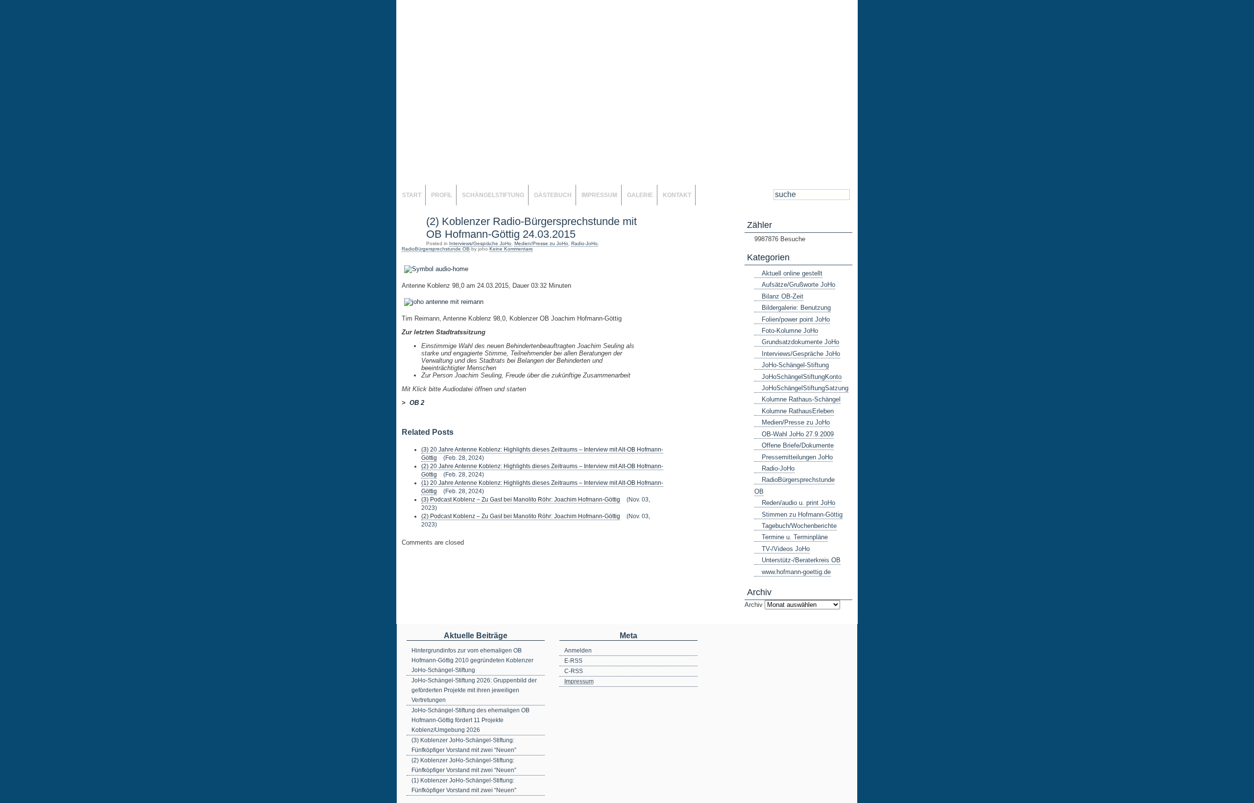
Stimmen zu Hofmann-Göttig (802, 514)
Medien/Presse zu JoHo (541, 243)
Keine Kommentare (511, 248)
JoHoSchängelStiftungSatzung (805, 388)
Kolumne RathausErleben (798, 411)
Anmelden (578, 650)
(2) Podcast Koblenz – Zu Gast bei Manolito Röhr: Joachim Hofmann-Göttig (520, 516)
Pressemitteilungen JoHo (797, 457)
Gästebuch (553, 195)
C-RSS (573, 671)
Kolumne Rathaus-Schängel (801, 399)
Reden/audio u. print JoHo (798, 502)
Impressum (599, 195)
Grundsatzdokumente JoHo (800, 342)
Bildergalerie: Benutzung (796, 307)
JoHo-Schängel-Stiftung (795, 365)
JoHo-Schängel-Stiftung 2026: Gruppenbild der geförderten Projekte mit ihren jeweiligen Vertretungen (474, 690)
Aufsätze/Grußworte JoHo (798, 284)
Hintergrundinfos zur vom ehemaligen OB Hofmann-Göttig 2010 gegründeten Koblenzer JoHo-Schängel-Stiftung (472, 660)
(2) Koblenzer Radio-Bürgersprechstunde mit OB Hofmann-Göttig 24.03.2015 (531, 227)
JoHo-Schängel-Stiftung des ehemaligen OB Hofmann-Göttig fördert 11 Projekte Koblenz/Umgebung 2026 (470, 720)
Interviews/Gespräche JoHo (480, 243)
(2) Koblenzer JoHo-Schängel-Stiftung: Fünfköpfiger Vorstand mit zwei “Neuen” (463, 765)
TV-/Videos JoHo (786, 548)
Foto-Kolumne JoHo (790, 330)
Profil (441, 195)
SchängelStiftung (493, 195)
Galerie (640, 195)
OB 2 (417, 402)
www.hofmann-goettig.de (796, 572)
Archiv (754, 604)
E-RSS (573, 660)
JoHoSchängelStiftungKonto (802, 376)
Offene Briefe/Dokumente (798, 445)
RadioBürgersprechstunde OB (436, 248)
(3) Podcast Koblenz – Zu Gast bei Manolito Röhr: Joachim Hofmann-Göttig (520, 499)
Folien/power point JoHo (796, 319)
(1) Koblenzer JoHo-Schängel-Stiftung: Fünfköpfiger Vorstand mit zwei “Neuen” (463, 785)
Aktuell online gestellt (792, 273)
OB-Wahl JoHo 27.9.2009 (798, 434)
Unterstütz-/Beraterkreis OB (801, 560)
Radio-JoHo (584, 243)
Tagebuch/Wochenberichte (799, 525)
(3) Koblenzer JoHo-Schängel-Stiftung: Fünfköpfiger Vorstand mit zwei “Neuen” (463, 745)
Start (411, 195)
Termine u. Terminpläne (795, 537)
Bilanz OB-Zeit (782, 296)
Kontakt (677, 195)
